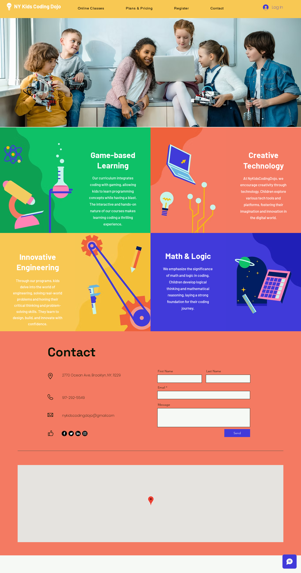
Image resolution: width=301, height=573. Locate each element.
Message (164, 404)
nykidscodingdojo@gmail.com (88, 415)
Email (161, 387)
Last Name (213, 371)
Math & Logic (188, 255)
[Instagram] (84, 433)
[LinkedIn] (78, 433)
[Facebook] (64, 433)
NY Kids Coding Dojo (37, 6)
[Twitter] (71, 433)
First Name (165, 371)
